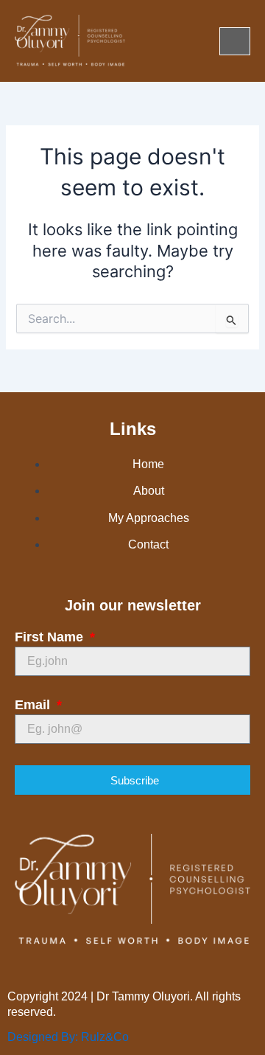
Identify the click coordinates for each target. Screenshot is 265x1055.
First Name (51, 637)
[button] (234, 41)
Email (34, 704)
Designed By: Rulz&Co (68, 1037)
